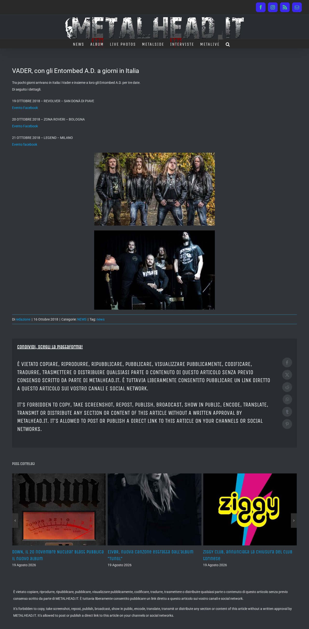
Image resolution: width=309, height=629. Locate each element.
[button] (228, 44)
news (101, 319)
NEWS (81, 319)
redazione (23, 319)
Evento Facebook (25, 108)
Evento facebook (24, 144)
